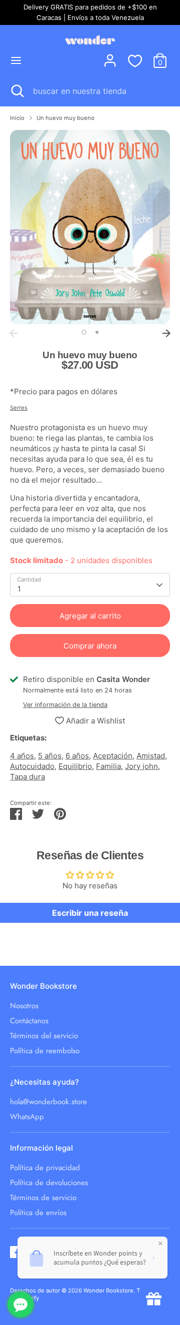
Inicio (17, 117)
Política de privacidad (45, 1167)
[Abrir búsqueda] (17, 90)
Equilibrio (75, 766)
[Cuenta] (110, 55)
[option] (90, 227)
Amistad (150, 755)
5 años (50, 755)
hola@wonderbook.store (48, 1101)
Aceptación (112, 755)
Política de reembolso (45, 1050)
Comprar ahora (90, 646)
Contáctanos (29, 1020)
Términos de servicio (43, 1197)
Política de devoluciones (49, 1182)
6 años (77, 755)
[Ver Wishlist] (135, 60)
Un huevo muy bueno (65, 117)
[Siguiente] (167, 333)
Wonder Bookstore (109, 1290)
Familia (108, 766)
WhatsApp (27, 1116)
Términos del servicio (44, 1035)
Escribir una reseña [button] (90, 913)
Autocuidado (32, 766)
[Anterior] (13, 333)
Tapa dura (27, 776)
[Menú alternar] (16, 60)
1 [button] (84, 332)
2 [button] (97, 332)
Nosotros (24, 1005)
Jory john (141, 766)
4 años (22, 755)
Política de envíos (38, 1212)
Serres (19, 407)
